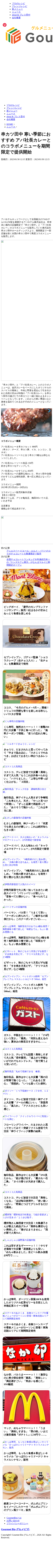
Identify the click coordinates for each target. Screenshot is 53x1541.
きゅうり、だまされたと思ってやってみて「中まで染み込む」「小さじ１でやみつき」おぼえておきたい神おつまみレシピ (26, 754)
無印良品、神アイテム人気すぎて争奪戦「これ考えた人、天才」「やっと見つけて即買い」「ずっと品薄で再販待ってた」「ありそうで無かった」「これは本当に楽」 (26, 804)
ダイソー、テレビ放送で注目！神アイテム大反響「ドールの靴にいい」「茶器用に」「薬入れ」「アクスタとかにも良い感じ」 (26, 1104)
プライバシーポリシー (17, 1523)
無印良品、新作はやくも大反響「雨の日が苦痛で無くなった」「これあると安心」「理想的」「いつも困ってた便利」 (26, 1080)
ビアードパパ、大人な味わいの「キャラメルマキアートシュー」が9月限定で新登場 (26, 848)
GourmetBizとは (14, 1518)
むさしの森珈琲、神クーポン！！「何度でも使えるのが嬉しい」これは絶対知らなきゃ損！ (26, 826)
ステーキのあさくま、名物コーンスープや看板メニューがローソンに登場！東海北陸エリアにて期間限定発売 (26, 1327)
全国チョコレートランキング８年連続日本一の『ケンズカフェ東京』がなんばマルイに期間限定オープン (28, 562)
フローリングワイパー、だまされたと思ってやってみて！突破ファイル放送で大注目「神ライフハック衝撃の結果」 (26, 1128)
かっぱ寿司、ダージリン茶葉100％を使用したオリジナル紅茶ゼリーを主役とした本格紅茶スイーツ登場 (26, 1302)
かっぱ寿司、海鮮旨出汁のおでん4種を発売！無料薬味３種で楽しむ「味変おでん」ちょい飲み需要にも (26, 940)
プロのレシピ (18, 3)
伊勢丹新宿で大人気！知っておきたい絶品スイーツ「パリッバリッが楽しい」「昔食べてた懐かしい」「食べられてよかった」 (26, 895)
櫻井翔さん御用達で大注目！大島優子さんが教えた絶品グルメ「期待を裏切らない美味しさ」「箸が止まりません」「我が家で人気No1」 (26, 1228)
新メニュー (17, 9)
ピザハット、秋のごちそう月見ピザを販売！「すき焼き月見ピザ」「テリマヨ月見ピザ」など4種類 (26, 965)
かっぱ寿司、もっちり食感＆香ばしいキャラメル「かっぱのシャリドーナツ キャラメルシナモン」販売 (26, 1456)
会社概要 (16, 18)
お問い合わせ (13, 1520)
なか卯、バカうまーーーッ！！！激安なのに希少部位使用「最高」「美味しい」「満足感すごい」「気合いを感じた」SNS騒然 (26, 1379)
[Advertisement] (26, 74)
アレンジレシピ (19, 6)
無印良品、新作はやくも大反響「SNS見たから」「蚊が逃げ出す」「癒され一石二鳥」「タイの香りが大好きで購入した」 (26, 1180)
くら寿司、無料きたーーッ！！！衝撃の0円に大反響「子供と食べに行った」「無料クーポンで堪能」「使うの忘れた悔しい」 (26, 732)
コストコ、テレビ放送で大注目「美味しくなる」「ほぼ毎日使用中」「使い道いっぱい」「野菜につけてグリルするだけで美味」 (26, 1202)
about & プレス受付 (21, 15)
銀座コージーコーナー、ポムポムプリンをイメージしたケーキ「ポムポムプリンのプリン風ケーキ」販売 (26, 1506)
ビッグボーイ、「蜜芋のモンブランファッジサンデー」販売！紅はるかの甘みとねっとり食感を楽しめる (26, 610)
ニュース (16, 12)
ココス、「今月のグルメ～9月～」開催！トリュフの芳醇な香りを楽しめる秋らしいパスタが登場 (26, 710)
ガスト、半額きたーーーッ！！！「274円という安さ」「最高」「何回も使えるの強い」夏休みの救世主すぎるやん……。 (26, 1038)
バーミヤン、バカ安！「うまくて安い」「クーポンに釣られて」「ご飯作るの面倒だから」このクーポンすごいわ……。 (26, 915)
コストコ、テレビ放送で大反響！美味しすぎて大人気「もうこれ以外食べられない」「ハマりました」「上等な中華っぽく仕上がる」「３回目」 (26, 777)
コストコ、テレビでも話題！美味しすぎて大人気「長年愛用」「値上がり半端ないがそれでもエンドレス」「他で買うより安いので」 (26, 1059)
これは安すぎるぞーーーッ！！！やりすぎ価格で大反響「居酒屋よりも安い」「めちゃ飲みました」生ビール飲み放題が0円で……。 (26, 1250)
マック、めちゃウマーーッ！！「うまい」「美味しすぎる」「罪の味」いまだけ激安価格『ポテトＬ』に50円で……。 (26, 1431)
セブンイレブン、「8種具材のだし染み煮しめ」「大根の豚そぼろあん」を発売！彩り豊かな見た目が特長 (26, 873)
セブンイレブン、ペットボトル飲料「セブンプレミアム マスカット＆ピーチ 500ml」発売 (26, 988)
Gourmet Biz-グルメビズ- (15, 1529)
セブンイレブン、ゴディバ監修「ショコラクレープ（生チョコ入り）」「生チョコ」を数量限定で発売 (26, 660)
